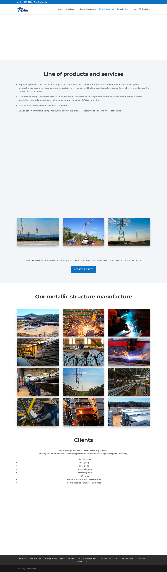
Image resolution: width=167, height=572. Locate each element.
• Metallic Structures (109, 558)
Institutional (69, 9)
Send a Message (48, 533)
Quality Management (88, 9)
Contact (133, 9)
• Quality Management (87, 558)
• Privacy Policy (50, 558)
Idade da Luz (31, 568)
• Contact (141, 558)
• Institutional (34, 558)
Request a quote (83, 269)
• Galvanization (127, 558)
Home (59, 9)
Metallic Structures (106, 9)
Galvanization (122, 9)
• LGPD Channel (67, 558)
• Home (22, 558)
